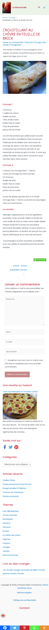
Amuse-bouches (10, 515)
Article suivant (23, 266)
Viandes (6, 551)
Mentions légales (24, 592)
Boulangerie (8, 519)
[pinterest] (17, 447)
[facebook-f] (5, 447)
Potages (6, 547)
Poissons (6, 543)
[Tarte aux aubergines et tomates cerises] (20, 406)
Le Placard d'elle (19, 7)
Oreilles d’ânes (9, 480)
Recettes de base (10, 555)
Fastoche (29, 42)
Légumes (6, 539)
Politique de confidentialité (24, 600)
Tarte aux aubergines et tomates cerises (20, 391)
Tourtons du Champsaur (13, 492)
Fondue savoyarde (11, 496)
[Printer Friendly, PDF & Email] (40, 260)
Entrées (6, 531)
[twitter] (11, 447)
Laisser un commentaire (13, 42)
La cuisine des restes (11, 535)
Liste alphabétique (11, 511)
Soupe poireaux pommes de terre (17, 484)
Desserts (6, 523)
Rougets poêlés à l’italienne (14, 488)
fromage (37, 42)
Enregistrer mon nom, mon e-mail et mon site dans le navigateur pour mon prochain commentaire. (24, 363)
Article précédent (15, 266)
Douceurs (7, 527)
